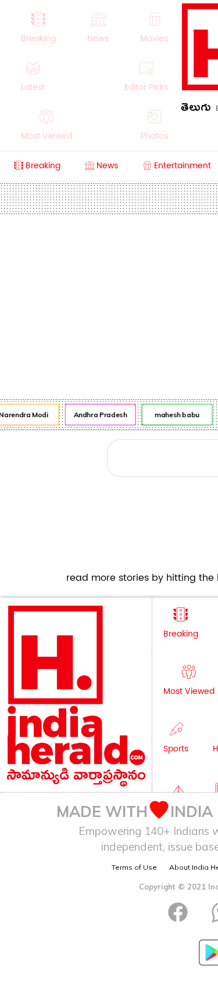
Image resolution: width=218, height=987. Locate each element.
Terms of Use (134, 867)
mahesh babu (175, 414)
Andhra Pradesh (99, 414)
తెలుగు (196, 109)
